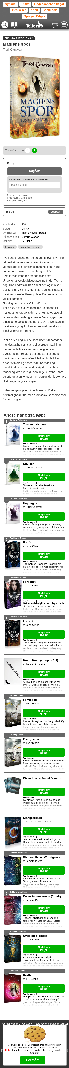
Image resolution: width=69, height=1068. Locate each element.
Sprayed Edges (34, 16)
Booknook (50, 10)
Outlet (25, 4)
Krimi (34, 10)
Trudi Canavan (12, 49)
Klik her (8, 1050)
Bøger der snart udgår (49, 4)
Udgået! (34, 171)
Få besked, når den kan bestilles (28, 179)
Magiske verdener (30, 247)
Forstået (32, 1060)
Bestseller (19, 10)
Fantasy (9, 247)
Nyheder (10, 4)
